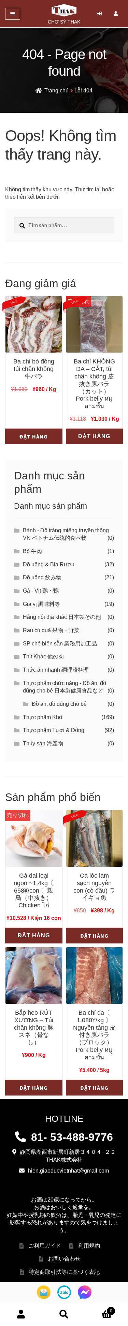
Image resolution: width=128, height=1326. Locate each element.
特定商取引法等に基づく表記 (64, 1272)
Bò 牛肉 (32, 551)
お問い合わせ (64, 1259)
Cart (98, 1308)
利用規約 (89, 1246)
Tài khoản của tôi (21, 1314)
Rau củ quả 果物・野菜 (51, 630)
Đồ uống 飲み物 (42, 577)
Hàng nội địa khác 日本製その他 (62, 617)
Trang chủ (56, 90)
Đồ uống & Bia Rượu (48, 564)
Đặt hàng (33, 436)
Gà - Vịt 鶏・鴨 (41, 591)
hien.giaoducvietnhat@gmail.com (68, 1171)
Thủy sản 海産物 (43, 743)
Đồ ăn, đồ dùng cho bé (59, 704)
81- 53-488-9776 (72, 1137)
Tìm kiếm (64, 1314)
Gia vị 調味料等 (41, 604)
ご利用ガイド (44, 1246)
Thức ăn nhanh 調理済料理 (56, 670)
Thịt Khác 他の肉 (43, 656)
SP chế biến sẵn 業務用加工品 (60, 643)
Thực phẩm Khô (42, 717)
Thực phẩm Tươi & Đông (53, 730)
